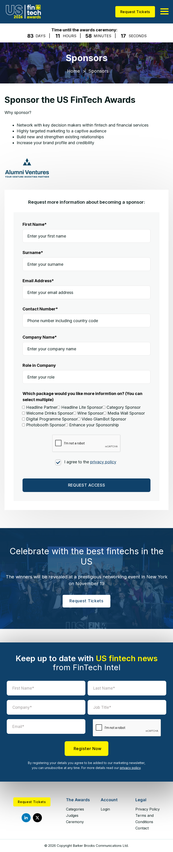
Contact (142, 828)
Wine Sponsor (90, 413)
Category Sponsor (124, 407)
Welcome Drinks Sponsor (49, 413)
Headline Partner (41, 407)
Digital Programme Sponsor (51, 419)
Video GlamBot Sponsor (104, 419)
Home (73, 71)
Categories (75, 809)
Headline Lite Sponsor (81, 407)
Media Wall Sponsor (126, 413)
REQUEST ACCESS (86, 485)
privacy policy (103, 461)
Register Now (88, 748)
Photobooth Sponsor (45, 425)
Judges (72, 815)
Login (105, 809)
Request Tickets (135, 11)
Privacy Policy (147, 809)
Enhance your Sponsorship (94, 425)
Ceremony (75, 822)
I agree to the (90, 461)
